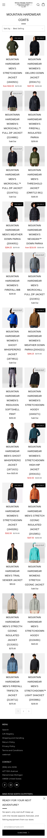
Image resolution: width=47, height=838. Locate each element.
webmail (6, 754)
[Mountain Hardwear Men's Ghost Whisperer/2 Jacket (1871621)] (12, 433)
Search (5, 730)
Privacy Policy (8, 746)
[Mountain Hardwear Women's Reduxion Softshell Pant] (12, 377)
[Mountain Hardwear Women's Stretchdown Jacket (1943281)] (12, 493)
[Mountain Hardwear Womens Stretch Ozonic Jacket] (34, 553)
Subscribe (22, 833)
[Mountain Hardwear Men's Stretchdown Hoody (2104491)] (34, 603)
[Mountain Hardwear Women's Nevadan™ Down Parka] (34, 211)
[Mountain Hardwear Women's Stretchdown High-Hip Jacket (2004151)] (34, 433)
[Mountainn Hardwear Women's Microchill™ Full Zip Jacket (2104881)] (12, 101)
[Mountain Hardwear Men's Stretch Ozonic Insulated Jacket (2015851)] (34, 493)
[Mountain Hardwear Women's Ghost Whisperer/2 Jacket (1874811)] (12, 318)
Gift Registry (8, 734)
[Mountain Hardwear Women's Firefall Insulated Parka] (34, 101)
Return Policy (8, 742)
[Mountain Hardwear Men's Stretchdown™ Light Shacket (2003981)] (34, 663)
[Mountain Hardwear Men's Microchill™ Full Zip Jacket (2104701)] (12, 156)
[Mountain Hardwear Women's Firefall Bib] (12, 262)
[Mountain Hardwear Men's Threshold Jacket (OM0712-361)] (34, 156)
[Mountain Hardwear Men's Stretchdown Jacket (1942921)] (12, 45)
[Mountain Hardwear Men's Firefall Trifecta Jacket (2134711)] (12, 663)
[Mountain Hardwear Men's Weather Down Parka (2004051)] (12, 211)
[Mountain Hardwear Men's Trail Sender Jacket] (12, 553)
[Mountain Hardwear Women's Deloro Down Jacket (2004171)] (34, 45)
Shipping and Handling (13, 738)
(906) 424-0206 (9, 767)
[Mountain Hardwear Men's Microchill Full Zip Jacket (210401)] (34, 262)
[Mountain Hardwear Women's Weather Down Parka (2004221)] (34, 318)
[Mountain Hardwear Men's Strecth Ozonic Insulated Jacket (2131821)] (12, 603)
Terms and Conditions (12, 750)
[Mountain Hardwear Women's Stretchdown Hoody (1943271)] (34, 377)
